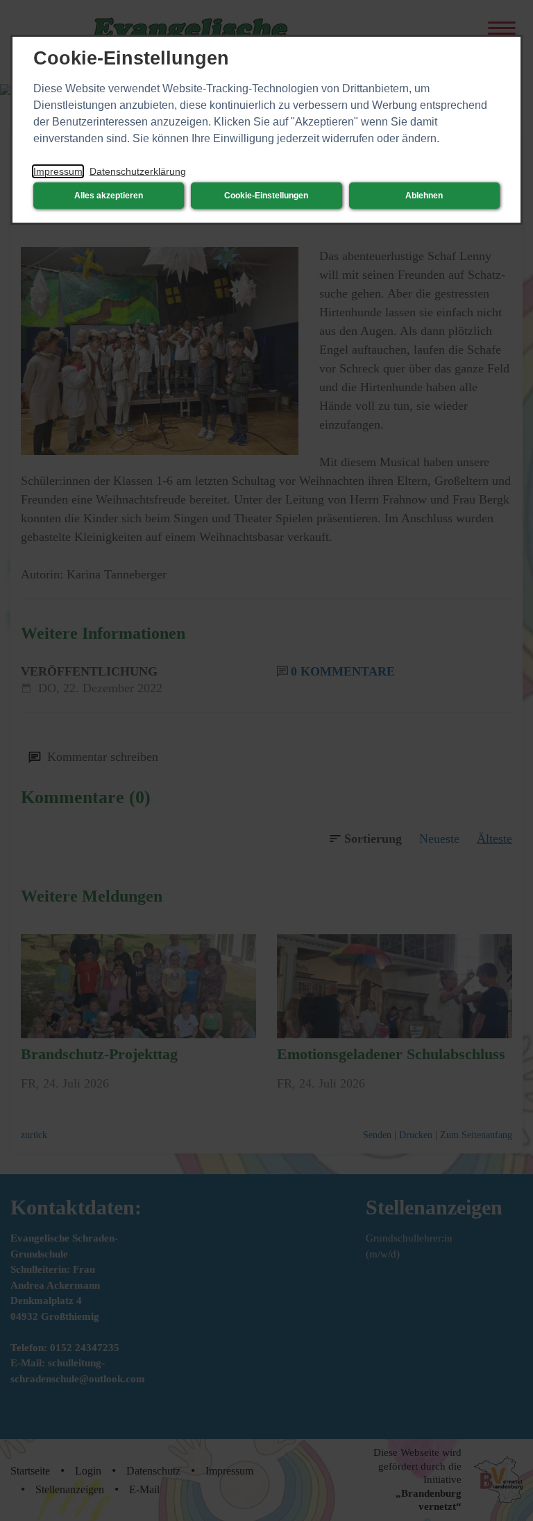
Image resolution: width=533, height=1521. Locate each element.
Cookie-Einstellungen (266, 195)
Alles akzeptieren (108, 195)
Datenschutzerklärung (138, 171)
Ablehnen (424, 195)
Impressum (58, 171)
